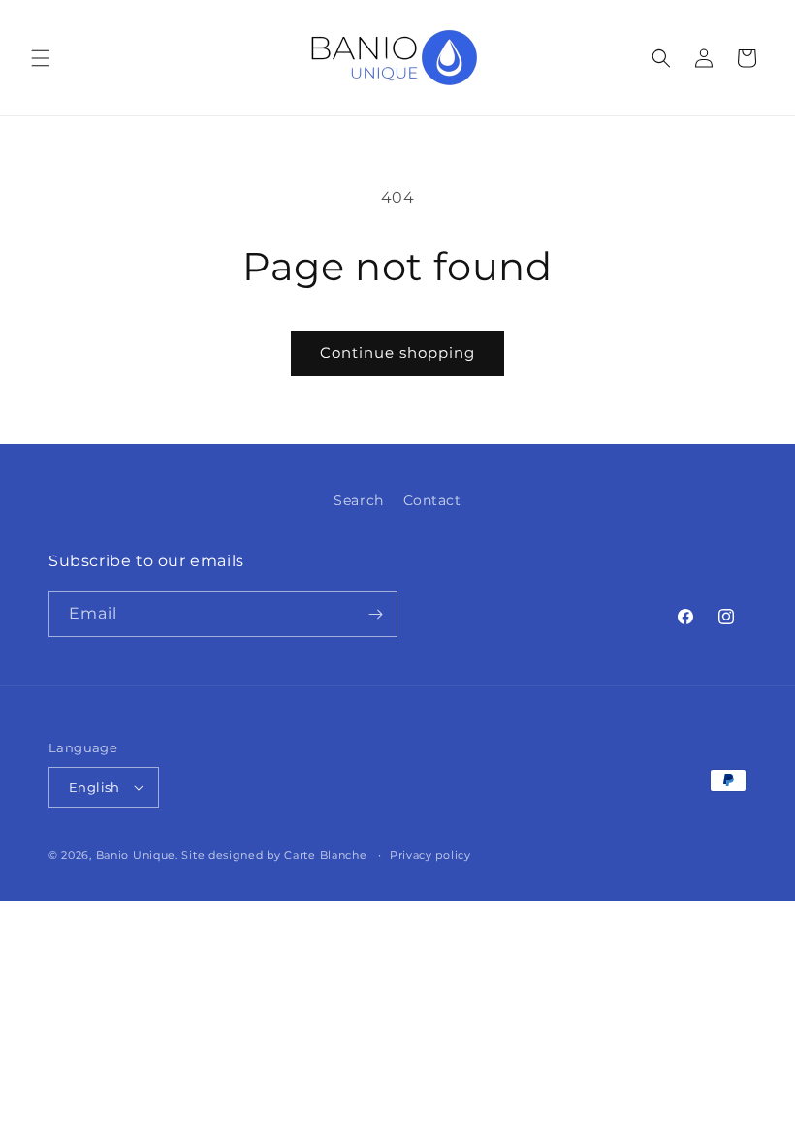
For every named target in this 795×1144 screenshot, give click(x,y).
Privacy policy (430, 855)
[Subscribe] (375, 614)
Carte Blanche (325, 855)
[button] (40, 58)
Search (359, 500)
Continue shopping (397, 352)
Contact (432, 500)
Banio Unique (135, 855)
